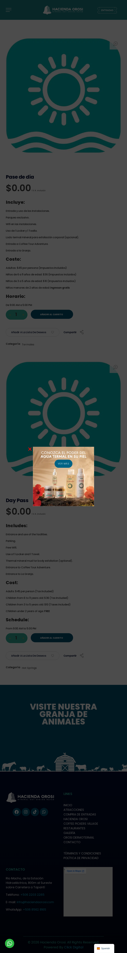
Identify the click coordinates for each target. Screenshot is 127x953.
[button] (30, 449)
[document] (63, 476)
